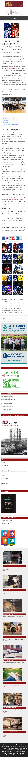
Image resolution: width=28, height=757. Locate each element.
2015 (2, 523)
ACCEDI (4, 570)
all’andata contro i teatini (10, 68)
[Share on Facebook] (3, 238)
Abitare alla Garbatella (5, 410)
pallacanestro (16, 305)
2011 (4, 522)
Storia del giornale (4, 465)
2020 (2, 525)
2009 (11, 520)
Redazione (3, 462)
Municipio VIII (13, 299)
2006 (4, 520)
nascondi (11, 118)
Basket (5, 303)
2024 (11, 525)
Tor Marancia (5, 301)
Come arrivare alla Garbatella (7, 396)
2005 (2, 520)
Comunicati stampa (5, 470)
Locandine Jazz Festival (6, 486)
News (18, 299)
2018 (9, 523)
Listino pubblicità (4, 483)
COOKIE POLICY (21, 753)
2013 (8, 522)
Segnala (2, 467)
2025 (2, 526)
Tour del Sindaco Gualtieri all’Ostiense (12, 308)
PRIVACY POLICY (12, 753)
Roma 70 (22, 299)
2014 (11, 522)
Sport (6, 306)
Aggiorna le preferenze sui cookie (14, 754)
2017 (6, 523)
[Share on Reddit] (10, 238)
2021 (4, 525)
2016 (4, 523)
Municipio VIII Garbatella (6, 409)
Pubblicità (3, 480)
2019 (11, 523)
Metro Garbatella (4, 400)
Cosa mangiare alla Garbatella (7, 406)
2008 (9, 520)
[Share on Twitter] (7, 238)
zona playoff (19, 196)
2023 (9, 525)
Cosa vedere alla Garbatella (6, 403)
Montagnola (6, 299)
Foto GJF (3, 475)
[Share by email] (20, 238)
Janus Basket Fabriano (17, 199)
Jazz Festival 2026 (4, 473)
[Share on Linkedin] (17, 238)
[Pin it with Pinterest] (13, 238)
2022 (7, 525)
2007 (7, 520)
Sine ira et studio (4, 478)
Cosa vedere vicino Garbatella (7, 405)
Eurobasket (10, 303)
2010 (2, 522)
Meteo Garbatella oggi (5, 398)
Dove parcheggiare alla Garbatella (8, 399)
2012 (6, 522)
